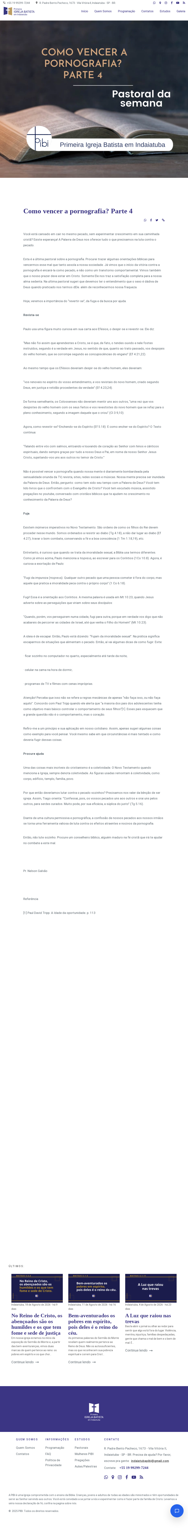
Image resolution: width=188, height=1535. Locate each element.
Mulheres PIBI (84, 1454)
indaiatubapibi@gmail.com (150, 1461)
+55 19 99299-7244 (18, 2)
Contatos (22, 1454)
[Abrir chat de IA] (177, 1510)
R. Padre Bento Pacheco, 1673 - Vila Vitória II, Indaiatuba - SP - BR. (77, 2)
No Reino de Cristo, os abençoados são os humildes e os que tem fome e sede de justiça (36, 1324)
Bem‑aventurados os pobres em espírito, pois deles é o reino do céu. (93, 1324)
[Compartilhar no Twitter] (157, 220)
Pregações (82, 1460)
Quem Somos (25, 1447)
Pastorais (81, 1447)
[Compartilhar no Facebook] (151, 220)
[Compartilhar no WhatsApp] (145, 220)
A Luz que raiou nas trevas (148, 1318)
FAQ (48, 1454)
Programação (54, 1447)
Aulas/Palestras (86, 1466)
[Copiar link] (163, 220)
